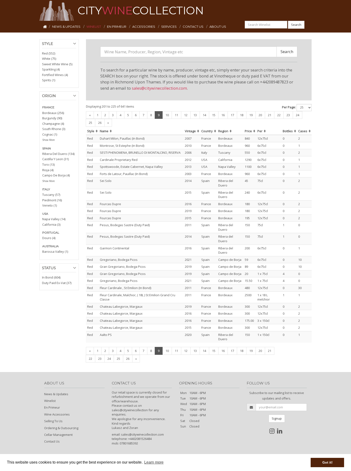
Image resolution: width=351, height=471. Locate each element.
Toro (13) (48, 164)
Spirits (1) (48, 80)
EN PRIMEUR (117, 26)
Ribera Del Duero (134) (58, 154)
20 (260, 115)
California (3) (51, 224)
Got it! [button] (327, 462)
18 (241, 115)
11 (176, 115)
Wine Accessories (57, 414)
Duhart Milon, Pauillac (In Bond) (122, 138)
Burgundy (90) (52, 118)
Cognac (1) (49, 134)
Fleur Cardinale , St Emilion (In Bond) (125, 288)
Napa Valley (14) (53, 219)
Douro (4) (48, 238)
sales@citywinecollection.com (159, 88)
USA (45, 213)
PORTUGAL (50, 232)
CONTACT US (193, 26)
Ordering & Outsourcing (61, 428)
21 (269, 115)
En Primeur (52, 407)
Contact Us (52, 441)
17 (232, 115)
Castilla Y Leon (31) (55, 159)
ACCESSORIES (144, 26)
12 (185, 115)
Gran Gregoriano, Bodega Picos (123, 266)
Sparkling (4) (51, 69)
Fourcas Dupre (110, 204)
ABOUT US (217, 26)
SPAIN (46, 148)
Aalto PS (106, 335)
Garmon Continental (114, 248)
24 (297, 115)
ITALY (46, 189)
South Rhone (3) (53, 129)
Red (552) (48, 53)
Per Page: (289, 107)
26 (99, 122)
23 (288, 115)
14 (204, 115)
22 (279, 115)
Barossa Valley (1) (55, 251)
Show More (48, 140)
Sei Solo (106, 181)
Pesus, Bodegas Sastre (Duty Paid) (125, 225)
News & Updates (56, 394)
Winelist (50, 401)
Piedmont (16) (52, 200)
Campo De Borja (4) (56, 175)
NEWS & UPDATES (66, 26)
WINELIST (94, 26)
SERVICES (169, 26)
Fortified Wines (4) (55, 75)
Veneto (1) (49, 205)
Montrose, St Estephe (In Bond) (122, 145)
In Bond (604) (51, 277)
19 (251, 115)
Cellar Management (58, 435)
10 (167, 115)
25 (90, 122)
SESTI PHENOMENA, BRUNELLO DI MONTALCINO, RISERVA (140, 152)
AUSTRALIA (50, 246)
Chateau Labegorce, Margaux (121, 306)
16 (223, 115)
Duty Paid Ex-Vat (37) (56, 283)
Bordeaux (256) (53, 113)
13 (195, 115)
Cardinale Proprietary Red (119, 160)
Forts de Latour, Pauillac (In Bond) (124, 174)
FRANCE (48, 107)
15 (213, 115)
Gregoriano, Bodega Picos (119, 259)
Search (296, 24)
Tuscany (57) (51, 194)
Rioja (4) (47, 170)
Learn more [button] (154, 462)
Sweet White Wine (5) (57, 64)
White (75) (49, 58)
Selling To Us (53, 421)
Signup (277, 418)
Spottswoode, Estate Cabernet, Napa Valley (131, 166)
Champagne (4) (53, 123)
